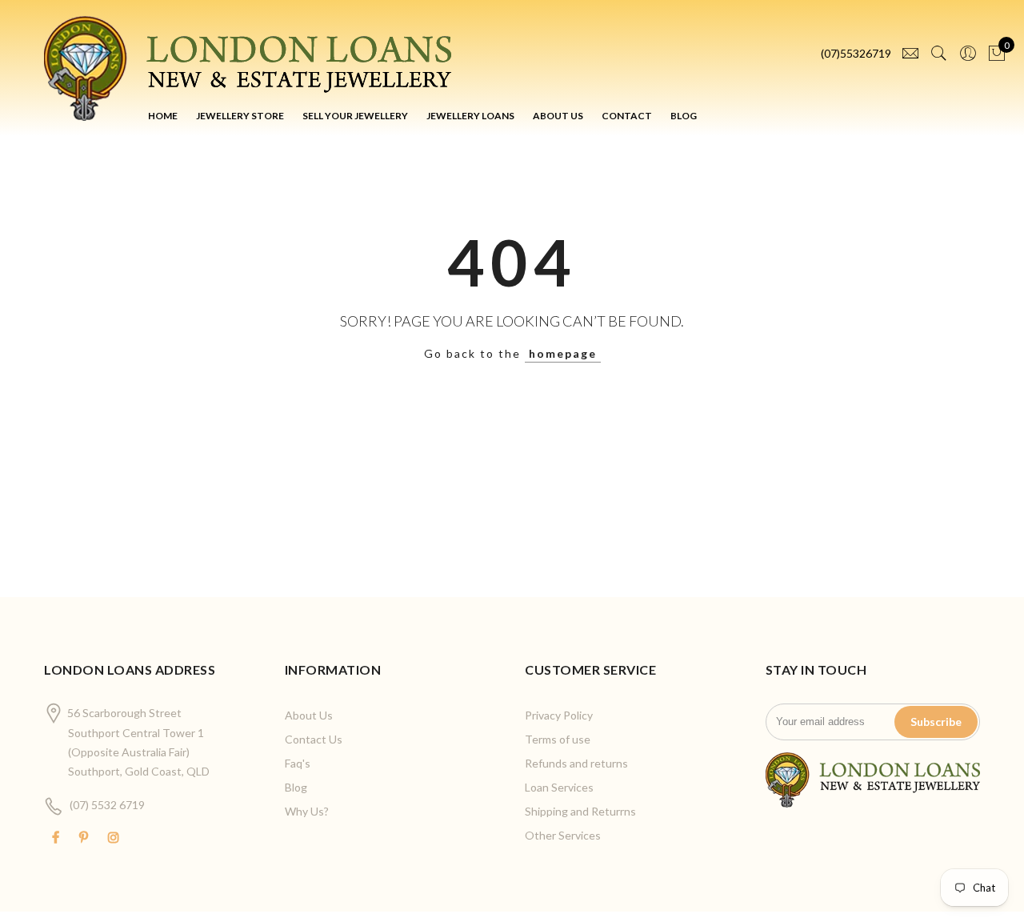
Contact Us (313, 739)
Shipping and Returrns (580, 811)
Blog (683, 116)
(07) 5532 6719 (107, 805)
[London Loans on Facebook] (57, 837)
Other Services (563, 835)
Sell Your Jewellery (355, 116)
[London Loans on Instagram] (115, 837)
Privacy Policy (559, 715)
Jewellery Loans (470, 116)
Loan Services (559, 787)
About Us (558, 116)
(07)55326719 (856, 53)
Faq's (297, 763)
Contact (627, 116)
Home (163, 116)
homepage (563, 353)
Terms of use (557, 739)
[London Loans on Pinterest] (85, 837)
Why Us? (307, 811)
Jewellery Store (240, 116)
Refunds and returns (576, 763)
